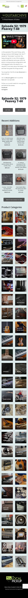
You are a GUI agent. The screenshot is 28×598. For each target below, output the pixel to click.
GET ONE (7, 110)
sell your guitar (9, 77)
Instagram (5, 89)
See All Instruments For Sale (14, 199)
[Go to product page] (7, 130)
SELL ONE (20, 110)
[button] (18, 6)
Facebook (4, 87)
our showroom (20, 72)
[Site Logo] (6, 6)
